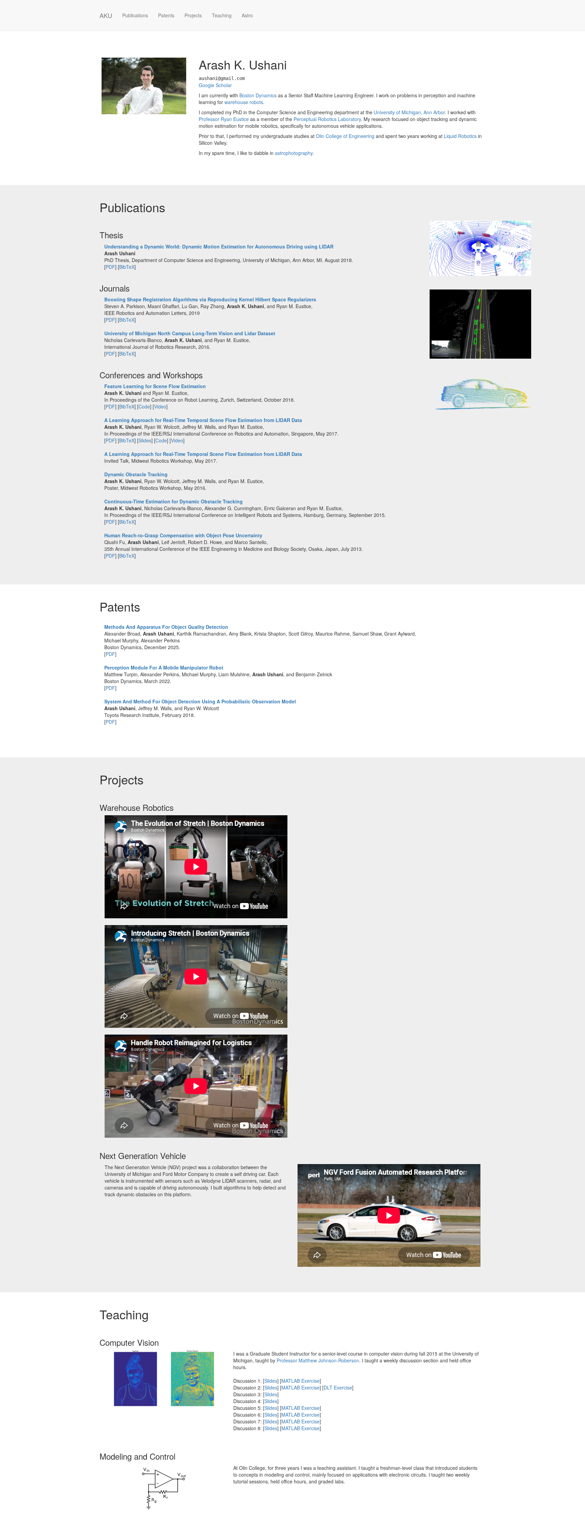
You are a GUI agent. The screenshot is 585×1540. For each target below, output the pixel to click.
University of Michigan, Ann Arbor (409, 112)
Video (160, 406)
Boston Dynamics (258, 95)
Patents (166, 15)
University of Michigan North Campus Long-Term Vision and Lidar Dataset (189, 333)
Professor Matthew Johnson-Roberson (318, 1360)
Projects (193, 15)
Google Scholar (215, 85)
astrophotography (293, 152)
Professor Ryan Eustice (224, 119)
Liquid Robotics (460, 136)
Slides (144, 440)
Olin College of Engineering (345, 136)
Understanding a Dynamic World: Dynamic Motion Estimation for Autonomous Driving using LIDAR (218, 246)
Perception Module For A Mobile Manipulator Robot (163, 667)
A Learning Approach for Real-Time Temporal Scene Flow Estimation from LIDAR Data (203, 420)
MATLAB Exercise (300, 1380)
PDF (110, 266)
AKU (106, 15)
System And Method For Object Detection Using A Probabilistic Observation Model (200, 701)
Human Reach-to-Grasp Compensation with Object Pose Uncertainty (183, 535)
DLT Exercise (338, 1387)
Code (144, 406)
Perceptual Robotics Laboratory (327, 119)
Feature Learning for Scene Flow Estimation (155, 386)
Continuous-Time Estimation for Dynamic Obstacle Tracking (173, 501)
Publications (135, 15)
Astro (247, 15)
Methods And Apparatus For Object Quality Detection (166, 626)
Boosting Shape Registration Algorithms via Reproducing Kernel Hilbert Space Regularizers (210, 299)
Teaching (222, 15)
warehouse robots (243, 102)
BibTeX (126, 266)
